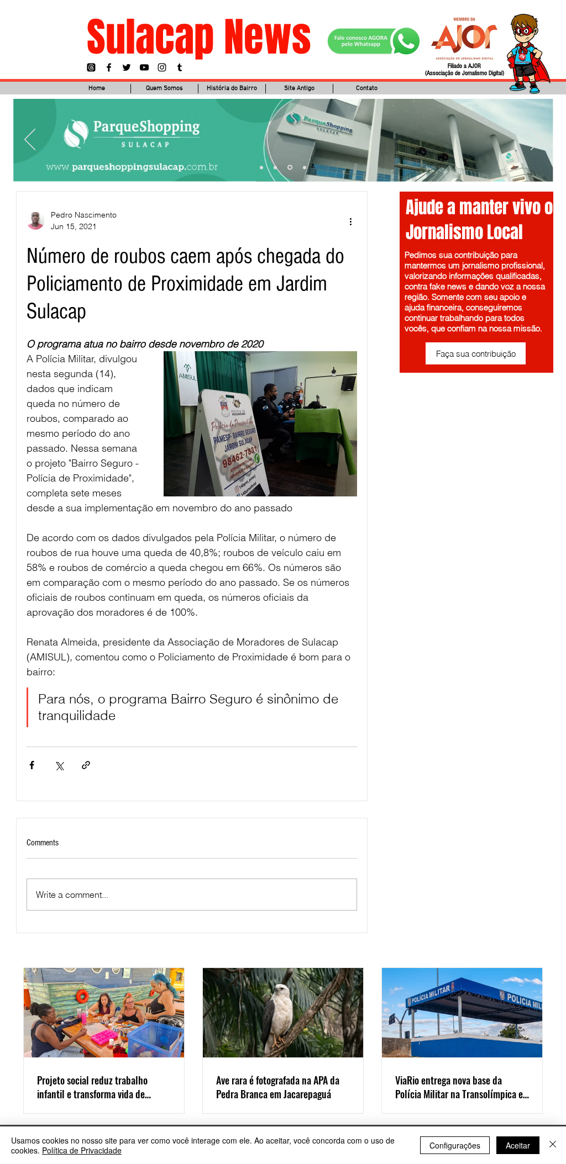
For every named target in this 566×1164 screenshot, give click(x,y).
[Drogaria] (304, 167)
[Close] (552, 1145)
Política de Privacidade (82, 1150)
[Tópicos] (91, 67)
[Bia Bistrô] (275, 167)
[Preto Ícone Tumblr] (179, 67)
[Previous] (29, 140)
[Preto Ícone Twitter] (126, 67)
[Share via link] (86, 765)
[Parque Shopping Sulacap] (289, 167)
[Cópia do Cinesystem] (261, 167)
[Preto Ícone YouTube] (144, 67)
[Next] (536, 140)
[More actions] (350, 220)
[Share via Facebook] (32, 765)
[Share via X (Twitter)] (59, 765)
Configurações (454, 1145)
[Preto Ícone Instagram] (161, 67)
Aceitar (518, 1145)
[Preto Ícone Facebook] (108, 67)
